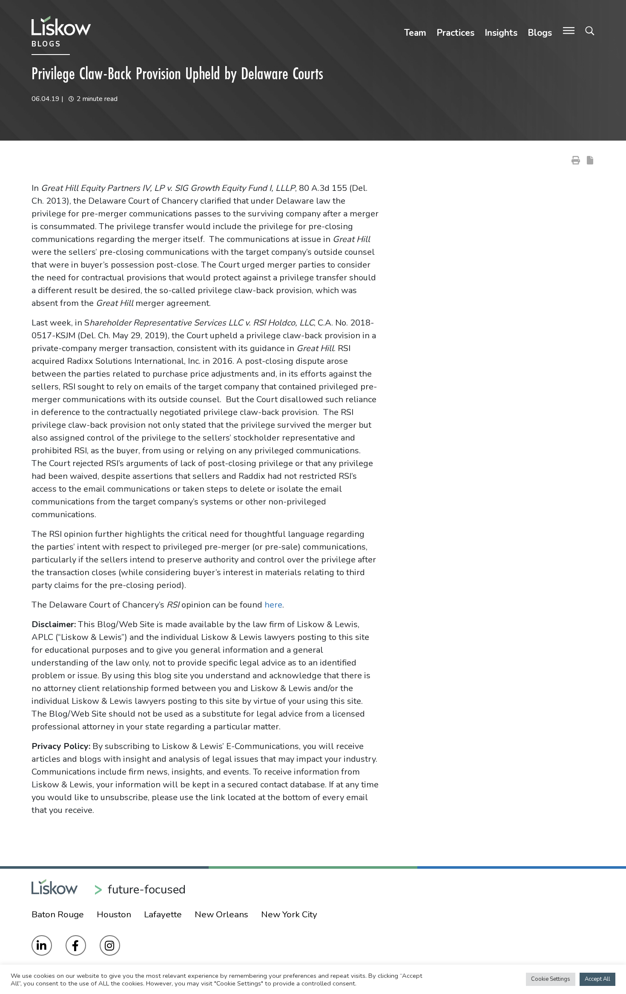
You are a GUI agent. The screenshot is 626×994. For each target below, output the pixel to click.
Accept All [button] (597, 979)
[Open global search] (589, 31)
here (273, 605)
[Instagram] (110, 945)
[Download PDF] (590, 159)
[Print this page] (575, 159)
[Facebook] (76, 945)
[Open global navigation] (568, 31)
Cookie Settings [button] (550, 979)
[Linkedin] (42, 945)
